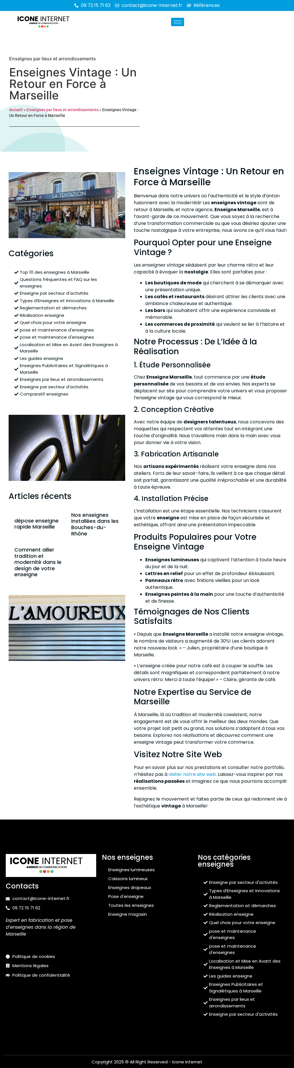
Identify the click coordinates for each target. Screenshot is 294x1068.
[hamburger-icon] (177, 22)
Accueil (16, 109)
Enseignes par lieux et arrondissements (52, 58)
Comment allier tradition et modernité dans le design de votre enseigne (37, 562)
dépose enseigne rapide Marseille (36, 524)
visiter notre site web (192, 774)
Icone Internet (187, 1062)
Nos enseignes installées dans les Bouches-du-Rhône (95, 524)
